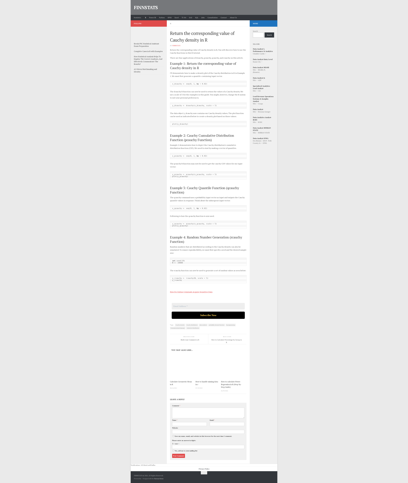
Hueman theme (159, 479)
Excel (177, 17)
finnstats (176, 46)
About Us (233, 17)
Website (175, 428)
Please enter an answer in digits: (184, 440)
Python (162, 17)
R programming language (178, 328)
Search (255, 31)
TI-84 (184, 17)
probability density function (216, 325)
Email (212, 420)
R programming (230, 325)
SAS (190, 17)
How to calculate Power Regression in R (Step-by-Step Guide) (231, 384)
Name (174, 420)
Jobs (203, 17)
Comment (176, 406)
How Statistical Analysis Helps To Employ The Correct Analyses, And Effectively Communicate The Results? (148, 60)
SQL (196, 17)
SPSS (170, 17)
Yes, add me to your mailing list (185, 451)
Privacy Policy (204, 469)
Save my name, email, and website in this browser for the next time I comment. (203, 436)
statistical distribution (193, 328)
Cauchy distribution (192, 325)
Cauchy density (180, 325)
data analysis (203, 325)
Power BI (152, 17)
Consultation (213, 17)
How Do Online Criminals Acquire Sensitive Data (191, 292)
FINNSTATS (146, 7)
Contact (224, 17)
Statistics (137, 17)
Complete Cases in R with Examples (148, 51)
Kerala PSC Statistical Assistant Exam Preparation (146, 44)
